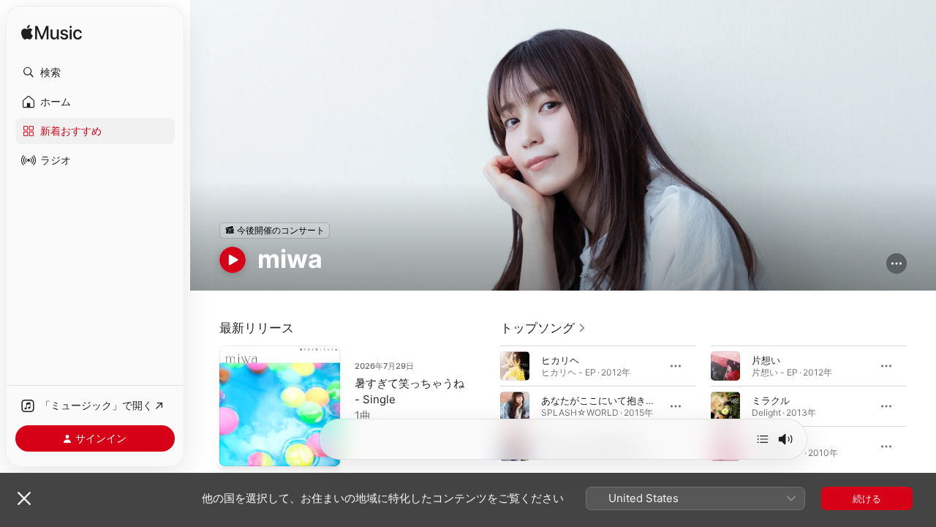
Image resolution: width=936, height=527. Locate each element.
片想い (766, 359)
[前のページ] (485, 405)
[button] (95, 72)
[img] (51, 33)
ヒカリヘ (560, 359)
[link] (543, 328)
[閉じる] (24, 498)
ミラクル (771, 399)
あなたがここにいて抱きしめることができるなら (645, 399)
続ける (867, 498)
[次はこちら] (762, 439)
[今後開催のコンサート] (274, 231)
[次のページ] (921, 405)
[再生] (232, 260)
